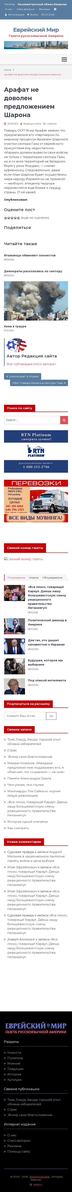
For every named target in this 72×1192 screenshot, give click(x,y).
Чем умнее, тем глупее (25, 785)
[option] (43, 4)
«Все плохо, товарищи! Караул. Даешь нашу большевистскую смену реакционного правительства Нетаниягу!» (33, 876)
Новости (52, 123)
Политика (15, 1058)
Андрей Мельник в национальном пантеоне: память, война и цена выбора (36, 856)
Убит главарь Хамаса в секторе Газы (37, 383)
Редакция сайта (32, 123)
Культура (14, 1080)
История (14, 1074)
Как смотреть (18, 828)
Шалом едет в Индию (24, 376)
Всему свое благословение (29, 757)
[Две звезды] (8, 218)
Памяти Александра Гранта (29, 778)
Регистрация (16, 14)
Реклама (44, 9)
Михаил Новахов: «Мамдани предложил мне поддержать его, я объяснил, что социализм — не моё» (36, 767)
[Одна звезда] (5, 218)
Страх (12, 750)
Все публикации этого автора (31, 364)
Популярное (16, 577)
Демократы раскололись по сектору (33, 271)
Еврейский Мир (36, 29)
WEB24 (37, 1184)
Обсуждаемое (52, 577)
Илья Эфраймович (22, 867)
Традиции (15, 1069)
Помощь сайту (18, 1151)
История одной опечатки (27, 822)
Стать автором (26, 9)
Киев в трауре (15, 326)
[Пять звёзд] (18, 218)
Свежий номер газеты (25, 548)
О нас (8, 9)
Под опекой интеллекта (47, 680)
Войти (34, 14)
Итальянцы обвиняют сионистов (30, 255)
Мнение (13, 1063)
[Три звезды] (12, 218)
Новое (33, 577)
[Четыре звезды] (15, 218)
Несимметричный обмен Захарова (42, 4)
